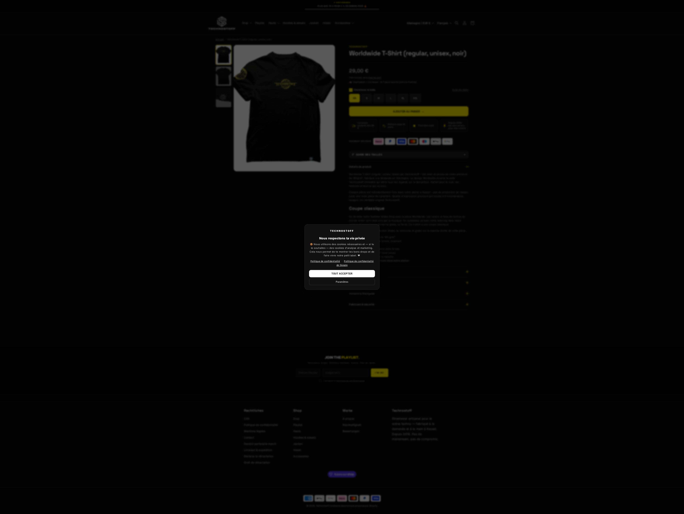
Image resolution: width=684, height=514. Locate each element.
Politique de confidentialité (325, 261)
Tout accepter (342, 273)
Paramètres (342, 282)
